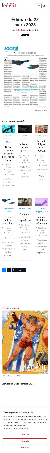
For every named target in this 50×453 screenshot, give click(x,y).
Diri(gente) (39, 212)
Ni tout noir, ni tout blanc (8, 220)
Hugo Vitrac (25, 155)
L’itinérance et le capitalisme (25, 217)
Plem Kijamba (25, 225)
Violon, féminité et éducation (41, 220)
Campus (45, 136)
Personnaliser (25, 441)
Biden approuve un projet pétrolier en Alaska (8, 153)
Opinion (22, 209)
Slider (8, 142)
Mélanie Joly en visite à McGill (41, 146)
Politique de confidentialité (18, 428)
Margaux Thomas (8, 166)
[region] (25, 430)
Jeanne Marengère (9, 229)
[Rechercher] (44, 5)
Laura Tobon (39, 110)
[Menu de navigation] (39, 6)
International (8, 139)
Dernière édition (10, 307)
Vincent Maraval (42, 156)
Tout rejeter (25, 448)
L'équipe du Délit (20, 30)
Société (8, 212)
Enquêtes (6, 209)
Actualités (8, 136)
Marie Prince (42, 228)
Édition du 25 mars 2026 (11, 376)
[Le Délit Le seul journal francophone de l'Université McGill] (9, 5)
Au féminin (41, 209)
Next (19, 270)
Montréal (25, 139)
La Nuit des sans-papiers (25, 147)
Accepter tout (25, 434)
